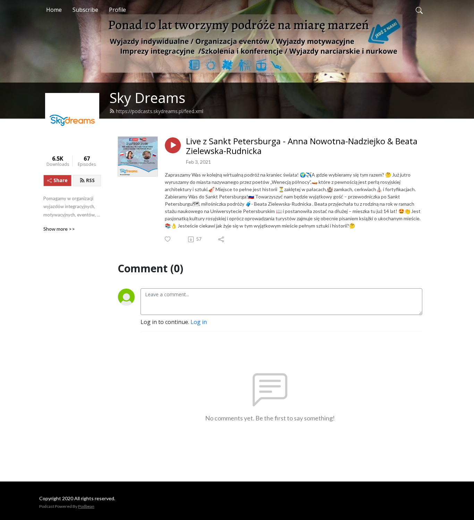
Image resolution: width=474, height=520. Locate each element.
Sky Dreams (147, 97)
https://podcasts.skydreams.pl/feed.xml (159, 111)
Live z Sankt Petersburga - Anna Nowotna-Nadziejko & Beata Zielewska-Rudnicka (301, 146)
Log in (199, 322)
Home (54, 10)
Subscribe (85, 10)
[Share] (222, 239)
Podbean (86, 506)
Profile (117, 10)
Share (60, 180)
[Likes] (168, 239)
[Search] (419, 10)
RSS (90, 180)
